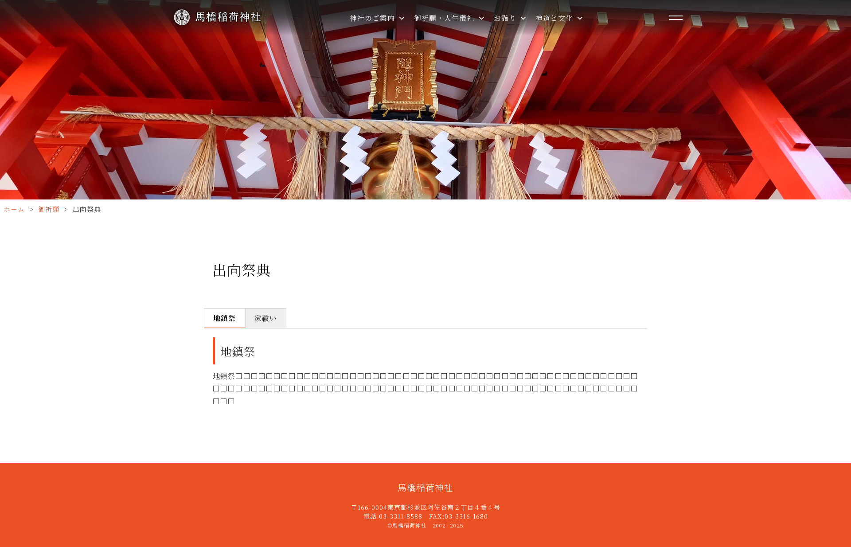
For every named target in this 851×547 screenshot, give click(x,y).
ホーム (14, 209)
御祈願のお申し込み (457, 71)
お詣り (506, 18)
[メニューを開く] (676, 17)
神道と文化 (555, 18)
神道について (566, 32)
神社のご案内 (373, 18)
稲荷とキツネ (566, 90)
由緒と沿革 (377, 52)
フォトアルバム (384, 90)
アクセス (374, 109)
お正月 (555, 71)
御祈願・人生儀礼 (445, 18)
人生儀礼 (438, 52)
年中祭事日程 (381, 71)
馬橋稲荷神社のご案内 (396, 32)
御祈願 (434, 32)
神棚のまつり (566, 52)
